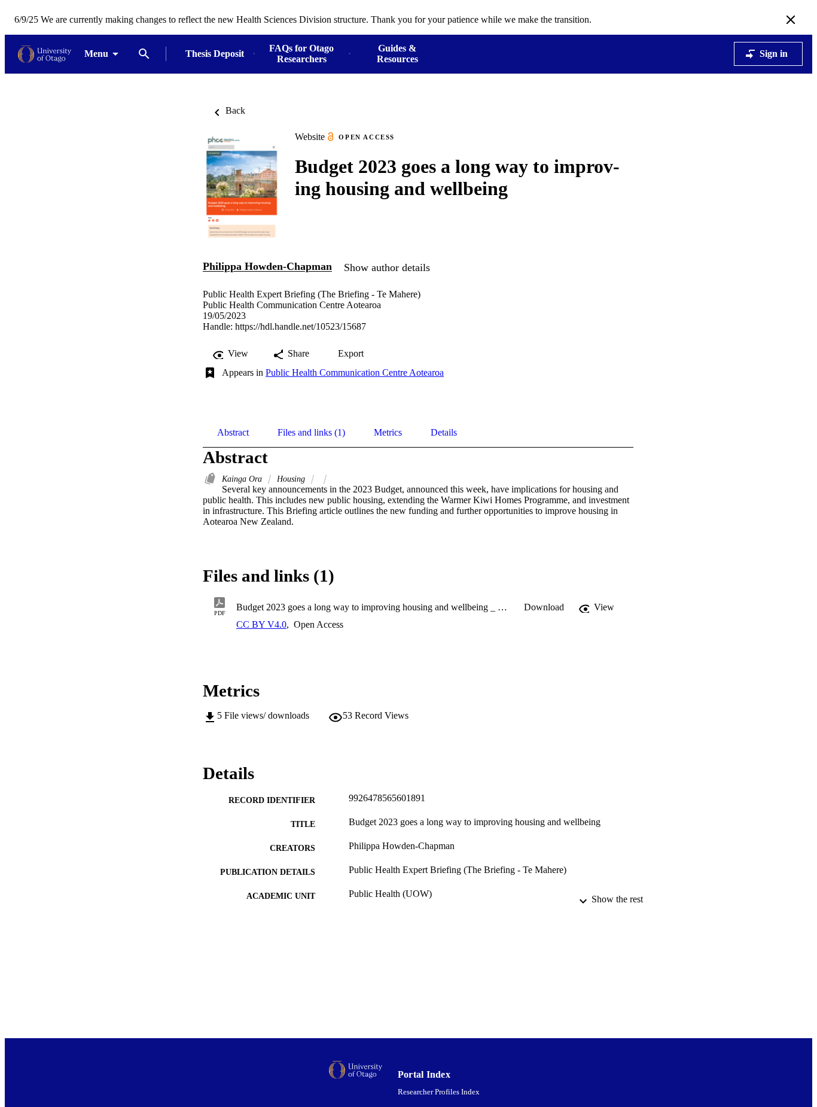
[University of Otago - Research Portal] (44, 54)
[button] (544, 607)
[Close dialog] (791, 20)
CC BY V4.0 (261, 624)
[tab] (233, 432)
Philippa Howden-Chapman (267, 267)
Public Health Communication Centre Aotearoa (355, 372)
